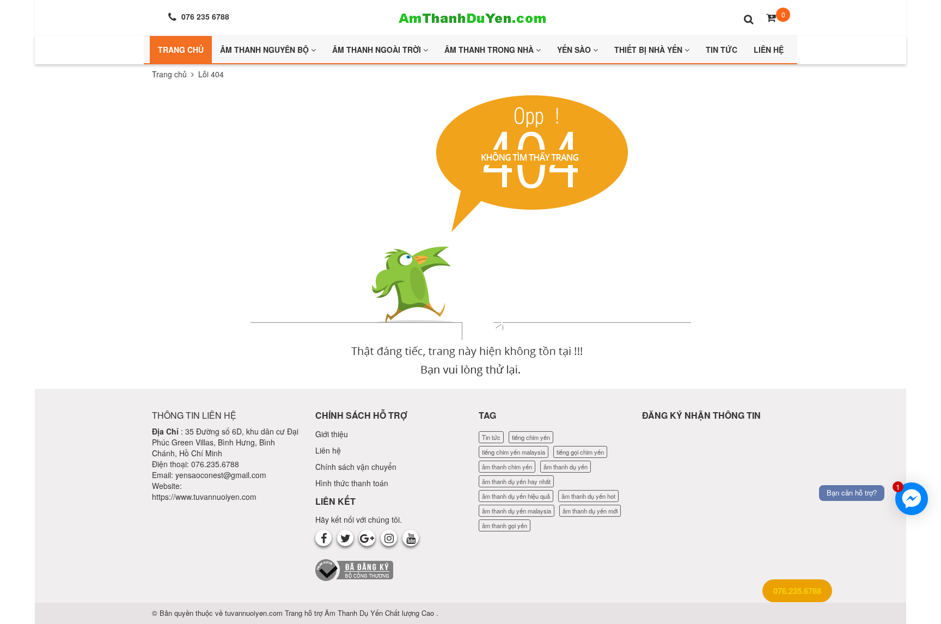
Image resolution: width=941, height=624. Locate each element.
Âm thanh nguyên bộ (265, 49)
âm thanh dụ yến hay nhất (516, 481)
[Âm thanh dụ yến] (470, 16)
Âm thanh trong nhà (490, 49)
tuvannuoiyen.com (255, 613)
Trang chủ (169, 74)
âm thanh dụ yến (565, 466)
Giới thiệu (331, 434)
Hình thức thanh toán (351, 483)
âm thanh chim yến (507, 466)
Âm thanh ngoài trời (377, 49)
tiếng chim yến (531, 437)
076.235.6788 (797, 591)
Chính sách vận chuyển (355, 466)
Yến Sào (575, 49)
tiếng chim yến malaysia (513, 452)
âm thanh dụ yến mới (590, 510)
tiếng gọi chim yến (580, 452)
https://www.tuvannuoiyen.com (204, 496)
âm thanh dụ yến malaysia (516, 510)
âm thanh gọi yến (504, 525)
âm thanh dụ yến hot (588, 496)
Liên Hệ (769, 49)
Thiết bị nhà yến (649, 49)
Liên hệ (328, 450)
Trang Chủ (181, 49)
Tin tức (491, 437)
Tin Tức (721, 49)
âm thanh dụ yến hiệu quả (516, 496)
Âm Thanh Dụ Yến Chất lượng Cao (380, 613)
